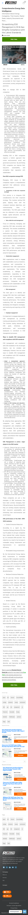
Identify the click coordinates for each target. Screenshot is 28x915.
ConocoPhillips (19, 819)
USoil (9, 843)
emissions (10, 824)
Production (5, 833)
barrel (4, 819)
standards (5, 838)
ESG (4, 829)
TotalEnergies (12, 838)
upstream (19, 838)
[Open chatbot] (24, 911)
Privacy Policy (14, 908)
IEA (11, 829)
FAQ (3, 880)
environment (22, 824)
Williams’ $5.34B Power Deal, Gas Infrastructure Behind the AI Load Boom (13, 798)
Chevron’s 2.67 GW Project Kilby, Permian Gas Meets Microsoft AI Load (12, 784)
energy (16, 824)
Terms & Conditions (14, 903)
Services (5, 877)
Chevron (12, 819)
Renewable (12, 833)
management (17, 829)
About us (5, 874)
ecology (4, 824)
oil (22, 829)
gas (7, 829)
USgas (4, 843)
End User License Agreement (14, 905)
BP (8, 819)
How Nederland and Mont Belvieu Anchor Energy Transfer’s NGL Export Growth (13, 769)
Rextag (17, 833)
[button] (2, 2)
